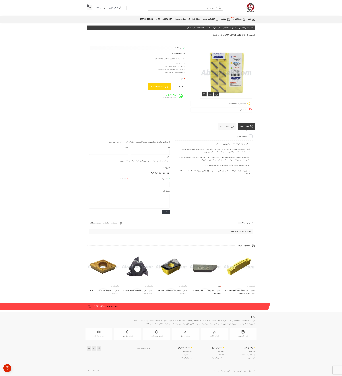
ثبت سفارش (251, 351)
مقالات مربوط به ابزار (218, 358)
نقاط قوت (165, 179)
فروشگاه (221, 355)
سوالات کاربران (225, 126)
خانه (251, 27)
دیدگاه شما (166, 191)
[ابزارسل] (239, 8)
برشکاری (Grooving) (230, 27)
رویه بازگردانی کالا (187, 358)
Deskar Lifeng (177, 53)
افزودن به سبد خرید (157, 86)
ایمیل (126, 147)
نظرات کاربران (244, 126)
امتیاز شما (167, 168)
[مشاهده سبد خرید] (90, 8)
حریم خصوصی (187, 355)
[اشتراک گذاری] (216, 94)
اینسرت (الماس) (243, 27)
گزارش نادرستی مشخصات (238, 103)
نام (168, 147)
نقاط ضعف (122, 179)
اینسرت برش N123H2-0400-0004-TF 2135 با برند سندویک (240, 292)
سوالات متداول (187, 351)
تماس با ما (221, 351)
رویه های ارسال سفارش (248, 355)
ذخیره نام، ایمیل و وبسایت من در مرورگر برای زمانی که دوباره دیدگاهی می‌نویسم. (144, 161)
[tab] (246, 126)
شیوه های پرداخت (249, 358)
